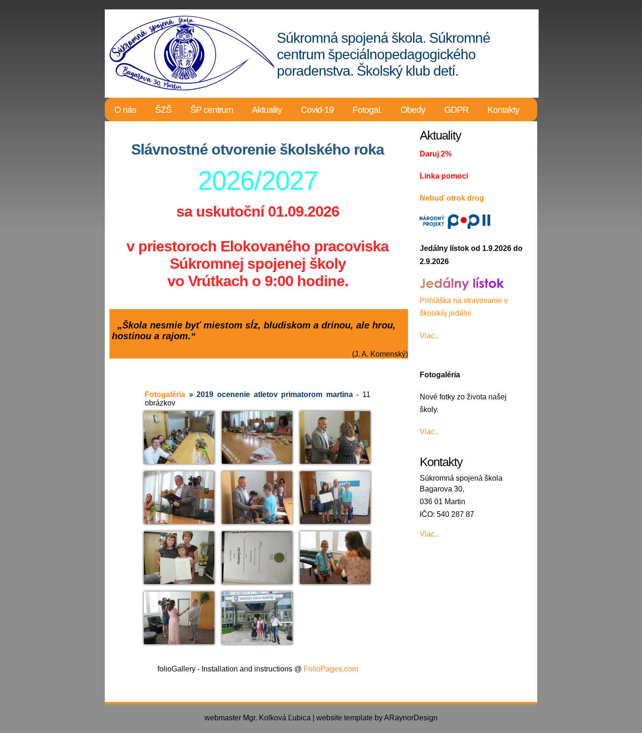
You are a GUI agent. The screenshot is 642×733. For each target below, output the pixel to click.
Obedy (412, 110)
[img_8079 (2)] (335, 559)
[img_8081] (179, 618)
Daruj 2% (436, 154)
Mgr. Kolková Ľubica (277, 718)
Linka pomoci (444, 176)
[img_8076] (257, 557)
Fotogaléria (165, 394)
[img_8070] (257, 497)
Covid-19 (317, 110)
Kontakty (503, 110)
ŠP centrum (211, 110)
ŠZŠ (163, 110)
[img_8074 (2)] (335, 500)
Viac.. (429, 336)
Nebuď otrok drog (452, 198)
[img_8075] (179, 557)
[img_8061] (179, 437)
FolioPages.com (331, 669)
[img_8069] (179, 497)
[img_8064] (257, 437)
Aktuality (267, 110)
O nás (125, 110)
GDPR (456, 110)
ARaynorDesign (411, 718)
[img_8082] (257, 618)
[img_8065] (335, 437)
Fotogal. (367, 110)
